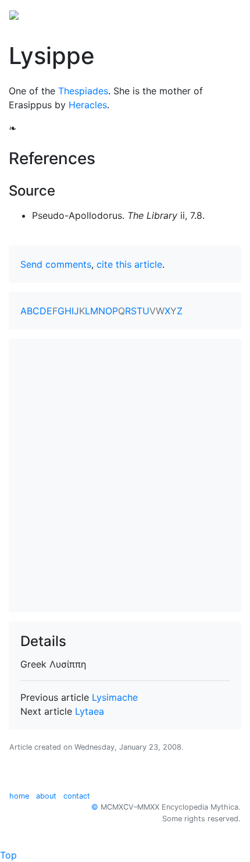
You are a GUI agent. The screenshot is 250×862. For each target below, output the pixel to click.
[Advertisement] (125, 475)
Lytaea (89, 711)
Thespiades (83, 91)
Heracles (88, 105)
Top (8, 855)
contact (76, 796)
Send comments (55, 264)
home (19, 796)
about (46, 796)
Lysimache (115, 697)
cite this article (129, 264)
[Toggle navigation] (224, 14)
